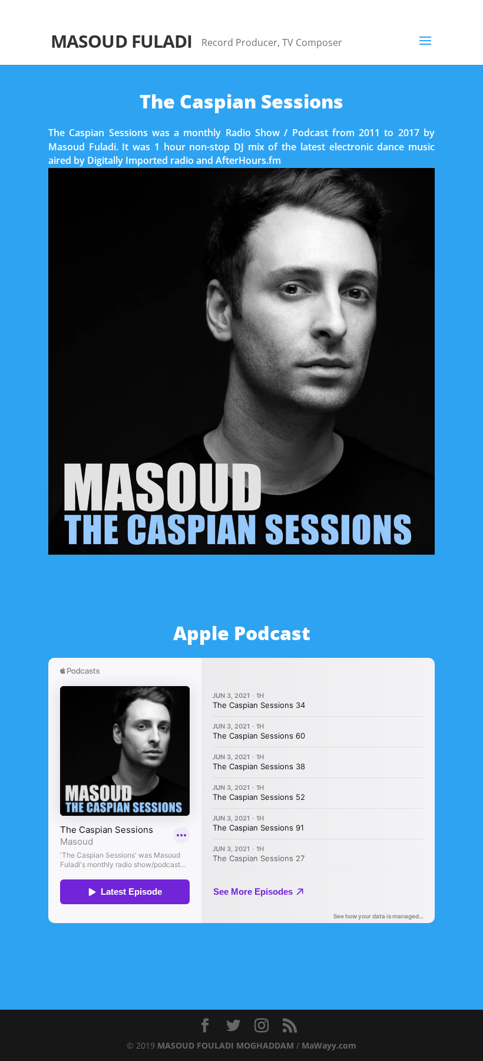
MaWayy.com (329, 1045)
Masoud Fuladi (82, 146)
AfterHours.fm (248, 160)
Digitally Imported (127, 160)
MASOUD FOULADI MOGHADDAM (225, 1045)
